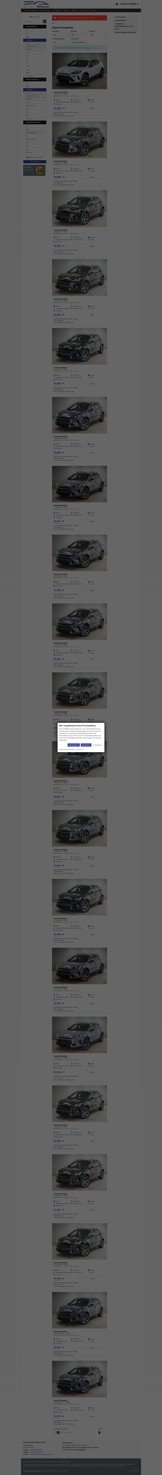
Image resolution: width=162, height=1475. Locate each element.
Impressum (79, 749)
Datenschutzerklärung (66, 749)
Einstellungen (98, 745)
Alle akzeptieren (74, 745)
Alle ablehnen (86, 745)
